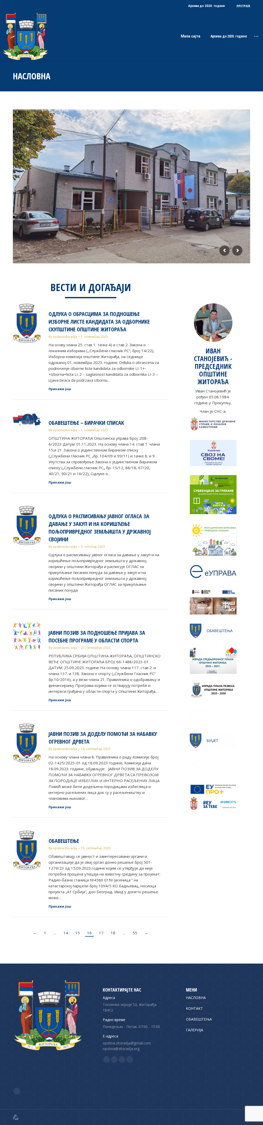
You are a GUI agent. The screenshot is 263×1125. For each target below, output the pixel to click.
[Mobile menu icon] (256, 36)
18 (113, 932)
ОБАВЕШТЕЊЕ (64, 840)
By (63, 336)
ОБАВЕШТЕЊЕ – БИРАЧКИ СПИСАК (86, 422)
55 (135, 932)
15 (77, 932)
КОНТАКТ (194, 1008)
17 (101, 932)
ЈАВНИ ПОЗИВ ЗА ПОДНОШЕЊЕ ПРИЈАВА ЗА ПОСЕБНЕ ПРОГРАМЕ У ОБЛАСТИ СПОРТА (97, 636)
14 (65, 932)
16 (89, 932)
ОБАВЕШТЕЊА (199, 1019)
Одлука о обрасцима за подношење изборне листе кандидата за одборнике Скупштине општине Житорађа (99, 321)
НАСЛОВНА (196, 997)
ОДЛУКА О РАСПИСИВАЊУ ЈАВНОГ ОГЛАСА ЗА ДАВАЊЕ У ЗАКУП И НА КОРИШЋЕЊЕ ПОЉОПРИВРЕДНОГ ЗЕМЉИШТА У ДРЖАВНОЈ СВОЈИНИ (100, 527)
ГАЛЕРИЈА (194, 1029)
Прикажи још (60, 389)
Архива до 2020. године (229, 36)
